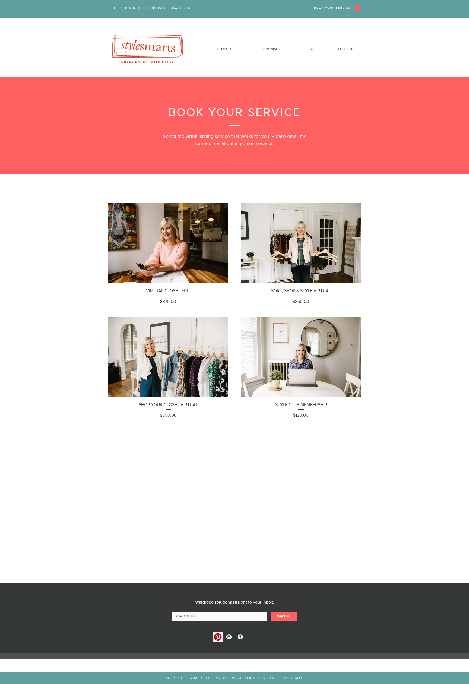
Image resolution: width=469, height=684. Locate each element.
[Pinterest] (218, 637)
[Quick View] (168, 243)
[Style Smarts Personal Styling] (229, 636)
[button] (215, 49)
